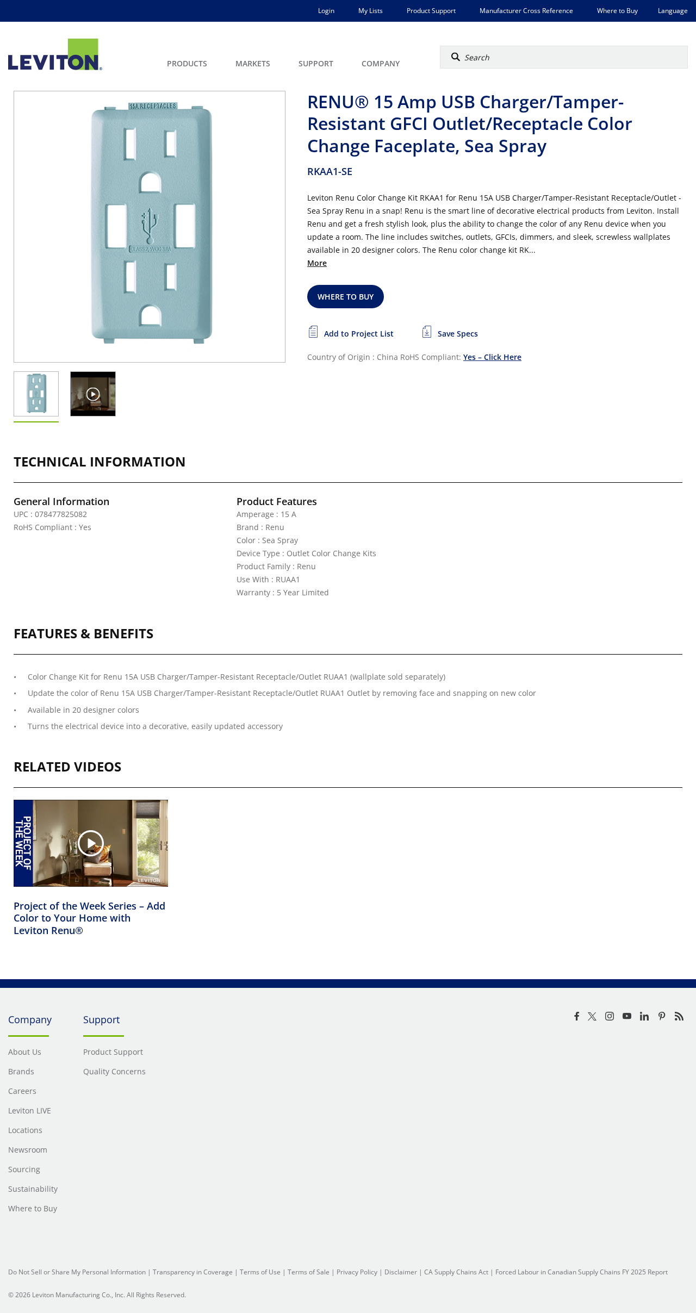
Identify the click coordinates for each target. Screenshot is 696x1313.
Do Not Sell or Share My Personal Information (77, 1272)
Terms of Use (260, 1272)
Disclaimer (400, 1272)
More (317, 263)
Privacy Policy (357, 1272)
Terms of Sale (309, 1272)
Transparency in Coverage (193, 1272)
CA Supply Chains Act (456, 1272)
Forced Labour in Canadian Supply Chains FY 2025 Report (581, 1272)
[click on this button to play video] (93, 394)
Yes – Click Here (492, 357)
